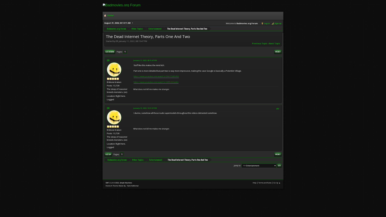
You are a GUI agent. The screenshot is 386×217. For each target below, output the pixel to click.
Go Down (109, 52)
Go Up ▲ (276, 183)
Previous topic (259, 43)
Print (278, 52)
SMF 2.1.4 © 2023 (112, 183)
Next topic (274, 43)
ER (108, 60)
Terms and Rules (264, 183)
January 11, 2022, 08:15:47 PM (145, 60)
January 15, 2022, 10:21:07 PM (145, 108)
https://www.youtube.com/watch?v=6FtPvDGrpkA (156, 82)
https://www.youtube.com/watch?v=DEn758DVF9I (156, 76)
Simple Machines (126, 183)
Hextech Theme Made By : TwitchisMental (122, 186)
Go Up (108, 154)
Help (254, 183)
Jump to (237, 165)
